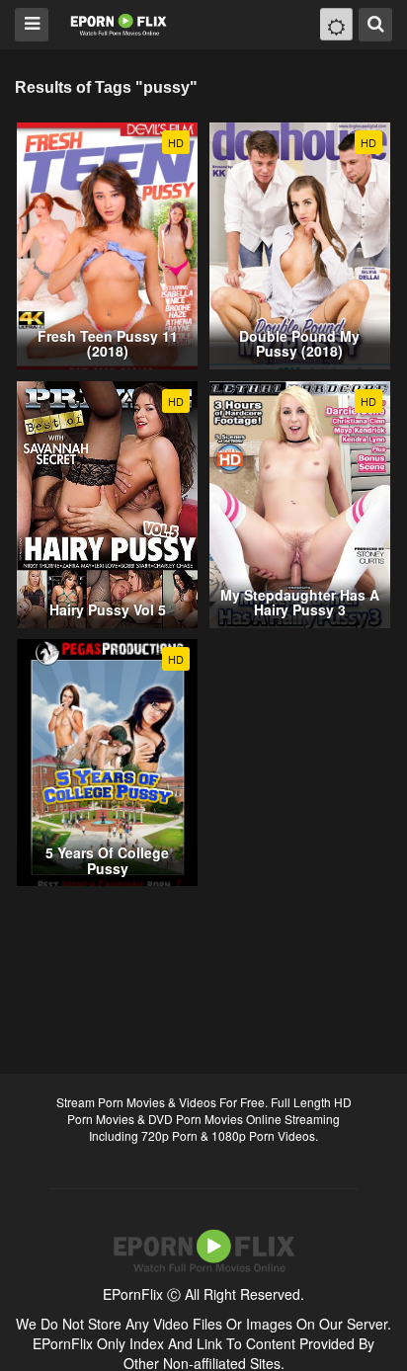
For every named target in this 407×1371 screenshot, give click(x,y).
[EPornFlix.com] (120, 23)
